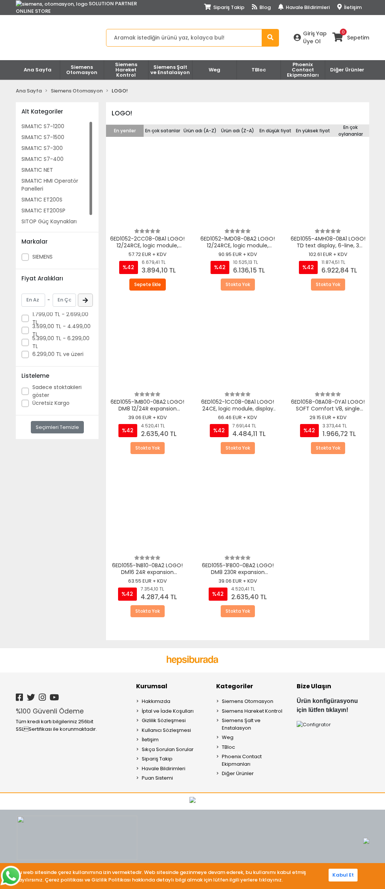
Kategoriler (234, 686)
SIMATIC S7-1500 (42, 137)
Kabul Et (343, 874)
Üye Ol (312, 41)
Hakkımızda (156, 701)
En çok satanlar (162, 130)
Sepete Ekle (147, 284)
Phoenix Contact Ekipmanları (242, 760)
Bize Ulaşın (314, 686)
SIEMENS (42, 256)
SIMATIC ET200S (41, 199)
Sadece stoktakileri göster (57, 391)
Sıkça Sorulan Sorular (168, 749)
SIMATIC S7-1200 (42, 126)
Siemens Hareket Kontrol (252, 711)
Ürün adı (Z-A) (237, 130)
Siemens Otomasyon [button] (81, 70)
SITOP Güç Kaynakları (49, 221)
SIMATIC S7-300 (42, 148)
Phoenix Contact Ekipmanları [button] (303, 70)
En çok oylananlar (350, 130)
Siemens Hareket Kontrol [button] (126, 70)
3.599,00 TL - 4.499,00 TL (61, 330)
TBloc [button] (259, 69)
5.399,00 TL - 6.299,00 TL (60, 342)
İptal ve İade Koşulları (168, 711)
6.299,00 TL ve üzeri (57, 354)
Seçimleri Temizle (57, 427)
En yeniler (125, 130)
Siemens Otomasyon (247, 701)
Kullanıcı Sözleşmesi (166, 730)
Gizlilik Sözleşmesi (164, 720)
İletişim (352, 7)
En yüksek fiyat (313, 130)
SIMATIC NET (37, 170)
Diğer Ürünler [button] (347, 69)
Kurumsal (151, 686)
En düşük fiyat (275, 130)
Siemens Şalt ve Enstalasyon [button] (170, 70)
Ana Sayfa (38, 69)
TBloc (228, 747)
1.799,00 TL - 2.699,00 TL (60, 318)
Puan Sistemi (157, 777)
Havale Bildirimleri (307, 7)
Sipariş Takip (228, 7)
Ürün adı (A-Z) (200, 130)
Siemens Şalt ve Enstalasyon (241, 724)
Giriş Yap (315, 33)
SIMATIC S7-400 (42, 159)
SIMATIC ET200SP (43, 210)
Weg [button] (214, 69)
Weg (227, 737)
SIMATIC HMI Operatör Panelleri (49, 184)
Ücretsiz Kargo (51, 403)
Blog (264, 7)
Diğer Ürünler (238, 773)
